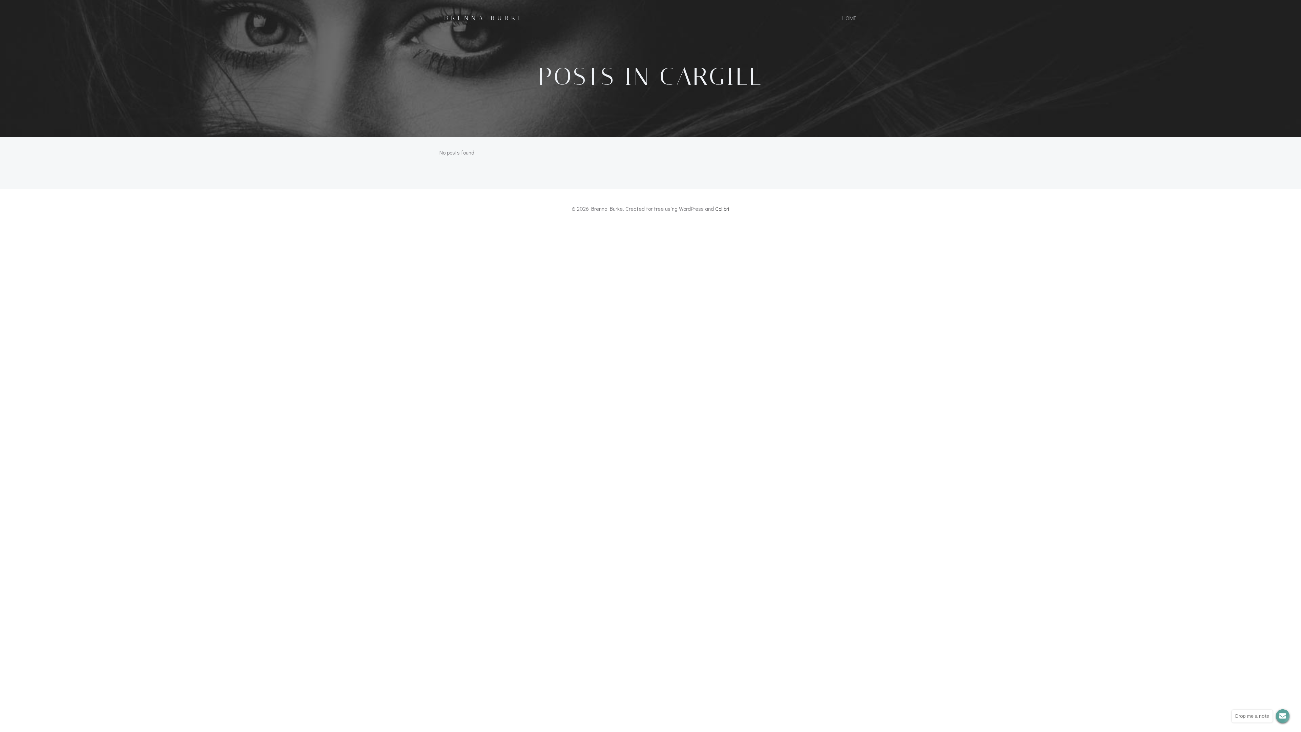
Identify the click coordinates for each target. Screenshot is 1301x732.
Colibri (722, 208)
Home (849, 17)
